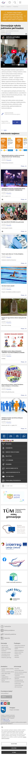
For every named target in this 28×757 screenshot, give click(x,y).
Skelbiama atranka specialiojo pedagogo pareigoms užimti (12, 418)
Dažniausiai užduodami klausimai (20, 677)
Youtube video (10, 476)
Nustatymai (14, 743)
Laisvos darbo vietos (12, 468)
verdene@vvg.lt (6, 720)
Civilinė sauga (18, 683)
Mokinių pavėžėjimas (9, 630)
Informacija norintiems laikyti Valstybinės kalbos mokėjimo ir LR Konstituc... (12, 385)
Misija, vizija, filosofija (6, 649)
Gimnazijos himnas (6, 654)
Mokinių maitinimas (19, 652)
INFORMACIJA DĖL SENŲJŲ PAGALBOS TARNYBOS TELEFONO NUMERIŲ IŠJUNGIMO (13, 352)
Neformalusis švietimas (20, 645)
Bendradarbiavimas (6, 655)
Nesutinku (14, 748)
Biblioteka (9, 456)
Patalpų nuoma (18, 653)
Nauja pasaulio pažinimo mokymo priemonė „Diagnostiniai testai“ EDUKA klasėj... (13, 156)
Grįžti (5, 130)
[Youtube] (5, 703)
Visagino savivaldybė (14, 709)
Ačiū (16, 122)
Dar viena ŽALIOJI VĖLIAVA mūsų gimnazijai (13, 222)
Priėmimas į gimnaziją (6, 657)
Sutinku (14, 752)
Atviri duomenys (18, 687)
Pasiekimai (8, 464)
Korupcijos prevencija (19, 681)
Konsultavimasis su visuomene (19, 674)
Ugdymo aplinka (5, 647)
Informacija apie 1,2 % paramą (6, 679)
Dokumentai (9, 448)
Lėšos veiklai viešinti (6, 673)
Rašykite (4, 696)
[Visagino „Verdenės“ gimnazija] (3, 2)
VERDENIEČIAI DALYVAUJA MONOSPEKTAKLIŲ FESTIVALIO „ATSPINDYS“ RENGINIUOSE (13, 189)
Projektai (8, 444)
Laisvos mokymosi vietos (13, 472)
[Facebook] (2, 703)
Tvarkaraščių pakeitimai (10, 634)
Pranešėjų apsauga (19, 680)
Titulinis (2, 6)
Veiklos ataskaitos (6, 681)
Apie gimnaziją (5, 645)
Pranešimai (15, 6)
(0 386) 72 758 (5, 719)
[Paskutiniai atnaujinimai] (9, 2)
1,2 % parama (9, 460)
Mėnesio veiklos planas (12, 452)
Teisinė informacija (19, 685)
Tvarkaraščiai (7, 626)
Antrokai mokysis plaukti (8, 285)
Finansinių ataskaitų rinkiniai (8, 671)
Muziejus (17, 655)
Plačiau (22, 166)
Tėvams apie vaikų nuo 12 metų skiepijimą (12, 254)
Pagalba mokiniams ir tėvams (19, 648)
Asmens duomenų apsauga (21, 672)
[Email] (8, 703)
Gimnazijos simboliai (6, 652)
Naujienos (8, 6)
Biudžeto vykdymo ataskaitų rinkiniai (8, 669)
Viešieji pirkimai (5, 677)
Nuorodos (17, 668)
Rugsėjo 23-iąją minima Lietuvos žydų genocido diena (14, 318)
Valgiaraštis (7, 638)
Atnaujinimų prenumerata (13, 480)
